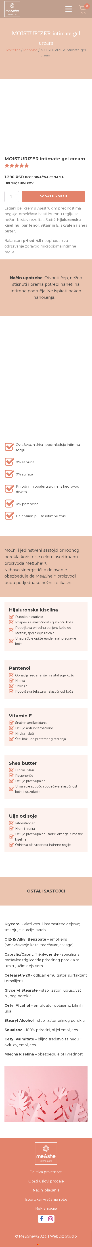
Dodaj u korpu (53, 196)
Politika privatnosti (46, 1172)
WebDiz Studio (63, 1236)
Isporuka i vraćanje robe (46, 1199)
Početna (13, 50)
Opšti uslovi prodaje (46, 1181)
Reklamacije (46, 1208)
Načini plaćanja (46, 1190)
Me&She (30, 50)
